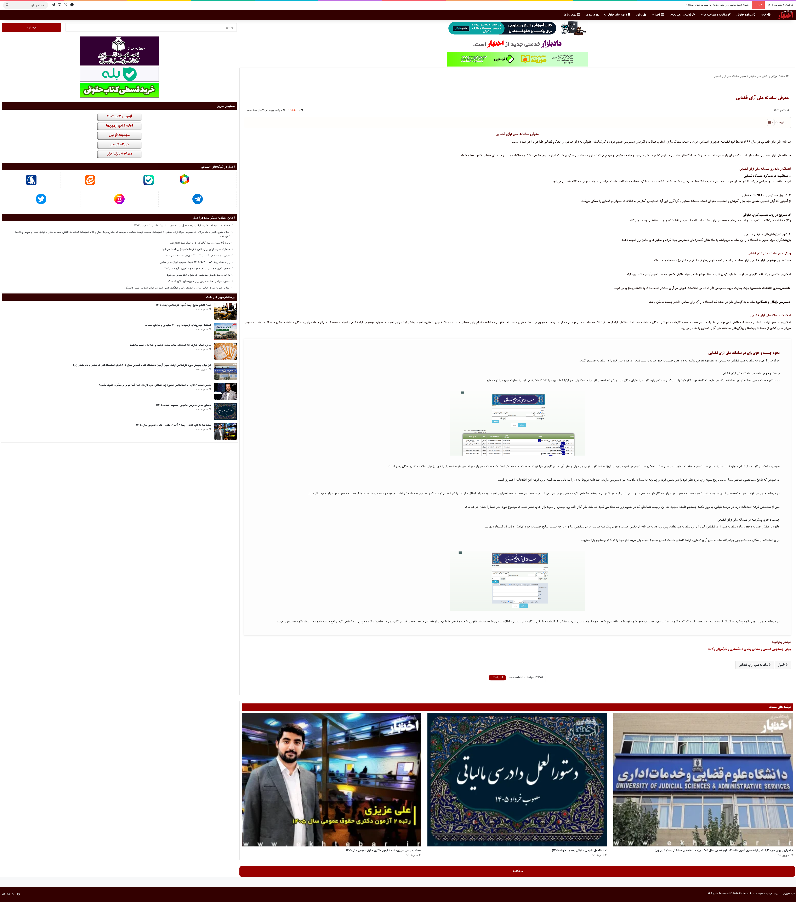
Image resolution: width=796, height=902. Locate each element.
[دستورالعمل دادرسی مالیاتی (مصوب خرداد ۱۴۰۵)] (517, 779)
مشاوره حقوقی (745, 14)
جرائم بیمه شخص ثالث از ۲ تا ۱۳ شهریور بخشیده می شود (198, 255)
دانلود (639, 14)
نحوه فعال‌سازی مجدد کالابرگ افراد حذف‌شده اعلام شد (200, 242)
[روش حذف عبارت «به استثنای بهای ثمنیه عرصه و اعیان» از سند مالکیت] (225, 351)
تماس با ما (570, 14)
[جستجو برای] (7, 5)
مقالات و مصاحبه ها (716, 14)
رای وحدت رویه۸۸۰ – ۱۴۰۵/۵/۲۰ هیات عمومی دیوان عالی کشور (195, 262)
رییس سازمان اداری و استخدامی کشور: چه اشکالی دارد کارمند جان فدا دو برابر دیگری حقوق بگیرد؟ (155, 385)
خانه (764, 14)
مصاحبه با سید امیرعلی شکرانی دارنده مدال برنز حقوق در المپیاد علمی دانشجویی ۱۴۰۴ (182, 225)
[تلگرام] (53, 5)
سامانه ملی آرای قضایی (753, 664)
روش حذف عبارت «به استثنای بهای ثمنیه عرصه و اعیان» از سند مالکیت (170, 345)
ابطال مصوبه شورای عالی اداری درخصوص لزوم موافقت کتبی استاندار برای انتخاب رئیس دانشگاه (177, 287)
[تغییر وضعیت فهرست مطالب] (768, 122)
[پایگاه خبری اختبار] (785, 14)
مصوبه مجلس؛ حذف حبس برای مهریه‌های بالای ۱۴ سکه (720, 5)
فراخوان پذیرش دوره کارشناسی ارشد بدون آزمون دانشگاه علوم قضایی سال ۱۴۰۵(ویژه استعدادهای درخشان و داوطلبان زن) (724, 850)
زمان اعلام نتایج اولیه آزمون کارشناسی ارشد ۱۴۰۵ (183, 305)
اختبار (781, 664)
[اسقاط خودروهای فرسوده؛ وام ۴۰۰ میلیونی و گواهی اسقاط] (225, 331)
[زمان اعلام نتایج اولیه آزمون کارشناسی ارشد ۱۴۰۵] (225, 311)
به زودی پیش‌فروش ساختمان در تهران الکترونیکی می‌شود (198, 275)
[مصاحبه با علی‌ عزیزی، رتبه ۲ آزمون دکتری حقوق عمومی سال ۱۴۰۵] (331, 779)
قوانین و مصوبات (682, 14)
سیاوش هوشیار (773, 894)
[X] (66, 5)
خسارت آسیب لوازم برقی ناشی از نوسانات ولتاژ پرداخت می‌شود (196, 249)
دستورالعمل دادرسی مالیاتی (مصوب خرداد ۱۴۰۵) (579, 850)
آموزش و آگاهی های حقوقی (763, 76)
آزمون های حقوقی (617, 14)
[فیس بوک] (72, 5)
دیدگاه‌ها (517, 871)
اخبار (657, 14)
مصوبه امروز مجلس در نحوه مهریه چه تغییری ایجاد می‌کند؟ (197, 268)
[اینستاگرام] (59, 5)
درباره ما (591, 14)
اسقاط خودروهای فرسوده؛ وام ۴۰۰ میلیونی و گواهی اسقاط (178, 325)
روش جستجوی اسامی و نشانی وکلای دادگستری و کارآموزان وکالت (749, 649)
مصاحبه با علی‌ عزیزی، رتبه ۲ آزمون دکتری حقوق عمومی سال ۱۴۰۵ (383, 850)
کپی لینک (497, 677)
